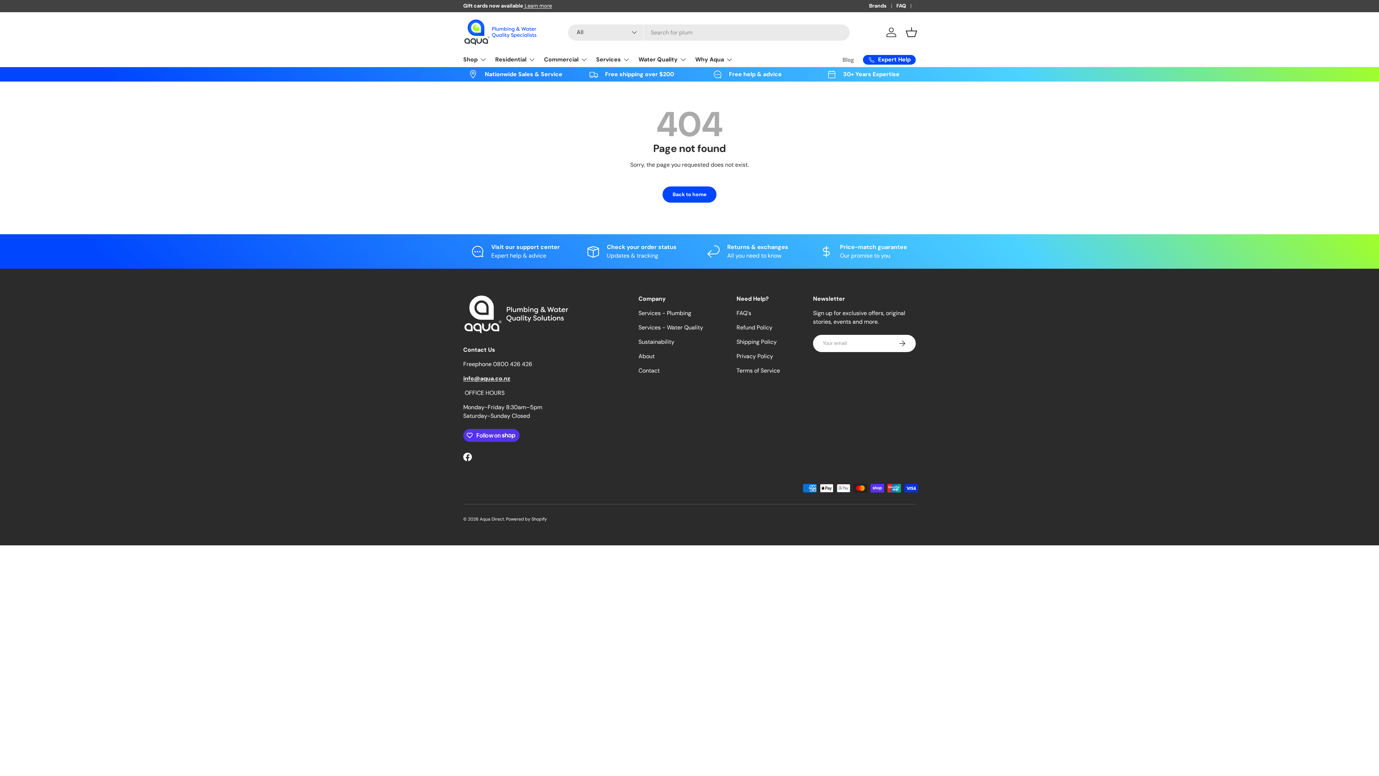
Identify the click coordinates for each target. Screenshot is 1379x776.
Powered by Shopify (526, 519)
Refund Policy (754, 327)
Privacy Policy (755, 356)
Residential (510, 59)
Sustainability (656, 342)
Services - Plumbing (665, 313)
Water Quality (658, 59)
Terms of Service (758, 370)
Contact (649, 370)
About (647, 356)
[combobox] (709, 32)
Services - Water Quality (671, 327)
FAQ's (744, 313)
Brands (878, 6)
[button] (911, 32)
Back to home (689, 194)
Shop (470, 59)
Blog (848, 60)
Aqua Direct (492, 519)
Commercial (561, 59)
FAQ (901, 6)
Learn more (537, 6)
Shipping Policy (757, 342)
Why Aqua (709, 59)
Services (608, 59)
